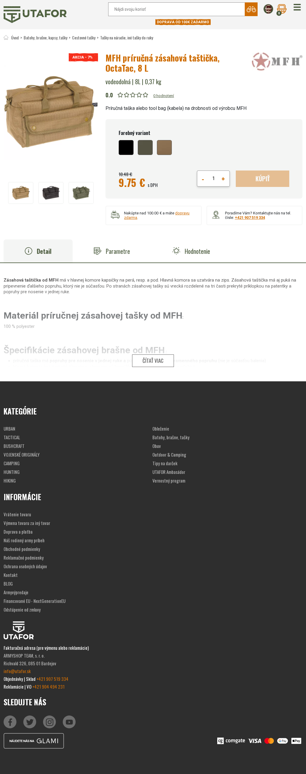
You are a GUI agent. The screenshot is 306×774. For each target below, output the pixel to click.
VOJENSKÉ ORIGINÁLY (21, 454)
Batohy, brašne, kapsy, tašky (45, 37)
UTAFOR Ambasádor (168, 472)
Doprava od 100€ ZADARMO (183, 22)
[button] (297, 7)
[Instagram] (69, 721)
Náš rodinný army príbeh (24, 540)
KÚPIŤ (262, 178)
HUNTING (12, 472)
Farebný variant (134, 132)
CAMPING (12, 463)
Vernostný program (168, 480)
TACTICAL (12, 437)
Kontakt (11, 575)
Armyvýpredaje (16, 592)
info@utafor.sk (17, 671)
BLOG (8, 583)
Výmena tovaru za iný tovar (27, 523)
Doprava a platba (18, 531)
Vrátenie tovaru (17, 514)
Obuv (156, 446)
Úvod (15, 37)
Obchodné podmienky (22, 549)
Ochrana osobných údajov (25, 566)
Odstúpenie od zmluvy (22, 609)
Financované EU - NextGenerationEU (34, 601)
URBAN (9, 428)
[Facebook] (10, 721)
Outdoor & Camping (169, 454)
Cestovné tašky (83, 37)
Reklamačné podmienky (24, 557)
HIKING (10, 480)
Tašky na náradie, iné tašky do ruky (126, 37)
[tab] (38, 250)
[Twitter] (29, 721)
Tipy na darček (165, 463)
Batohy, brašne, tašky (170, 437)
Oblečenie (160, 428)
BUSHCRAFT (14, 446)
